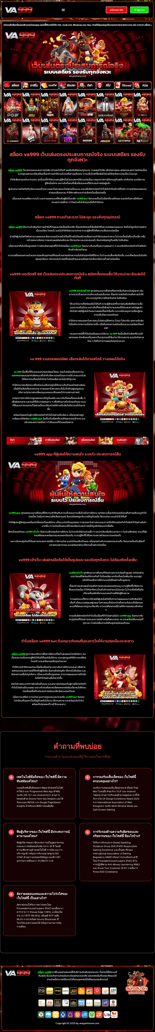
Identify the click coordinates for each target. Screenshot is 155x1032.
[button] (63, 9)
